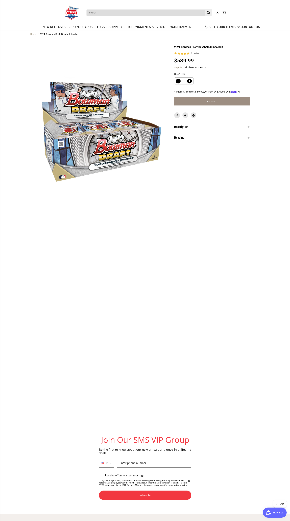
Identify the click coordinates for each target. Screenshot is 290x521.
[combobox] (106, 463)
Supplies (116, 27)
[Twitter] (185, 115)
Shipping (178, 67)
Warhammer (180, 27)
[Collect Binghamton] (72, 13)
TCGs (101, 27)
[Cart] (224, 13)
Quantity (179, 74)
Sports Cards (81, 27)
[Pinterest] (193, 115)
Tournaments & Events (147, 27)
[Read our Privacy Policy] (189, 481)
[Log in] (217, 13)
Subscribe (145, 495)
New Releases (54, 27)
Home (33, 34)
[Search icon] (208, 12)
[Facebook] (177, 115)
